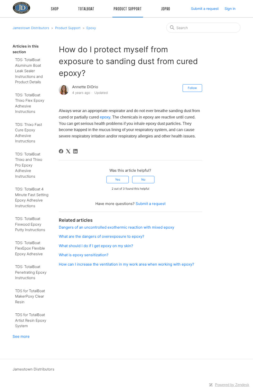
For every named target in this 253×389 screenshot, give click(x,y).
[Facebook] (61, 151)
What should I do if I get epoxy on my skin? (96, 245)
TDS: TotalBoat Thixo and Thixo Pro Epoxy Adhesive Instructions (28, 165)
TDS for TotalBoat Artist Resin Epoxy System (30, 320)
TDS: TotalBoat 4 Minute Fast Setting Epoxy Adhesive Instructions (31, 197)
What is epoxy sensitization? (83, 255)
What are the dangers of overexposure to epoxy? (101, 236)
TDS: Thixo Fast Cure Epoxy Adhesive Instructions (28, 133)
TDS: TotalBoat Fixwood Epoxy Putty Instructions (30, 224)
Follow (192, 88)
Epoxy (91, 28)
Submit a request (205, 8)
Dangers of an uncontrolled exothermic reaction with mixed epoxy (116, 227)
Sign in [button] (230, 8)
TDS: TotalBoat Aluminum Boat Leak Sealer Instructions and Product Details (29, 70)
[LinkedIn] (75, 151)
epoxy (105, 117)
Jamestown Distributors (31, 28)
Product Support (68, 28)
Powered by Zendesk (232, 385)
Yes (117, 179)
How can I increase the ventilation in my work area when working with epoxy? (126, 264)
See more (21, 336)
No (143, 179)
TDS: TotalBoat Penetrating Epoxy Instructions (30, 272)
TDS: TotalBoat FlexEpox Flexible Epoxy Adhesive (30, 248)
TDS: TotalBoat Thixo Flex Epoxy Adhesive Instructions (29, 103)
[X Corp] (68, 151)
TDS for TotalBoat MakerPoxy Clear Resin (30, 296)
